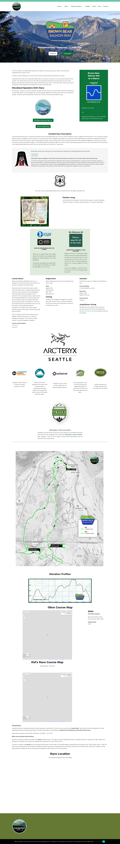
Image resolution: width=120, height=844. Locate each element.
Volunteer (87, 6)
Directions (15, 327)
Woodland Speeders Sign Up (43, 120)
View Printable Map (43, 126)
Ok (103, 841)
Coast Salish (34, 156)
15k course (15, 325)
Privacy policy (97, 841)
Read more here (45, 267)
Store (99, 6)
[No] (118, 841)
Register (53, 53)
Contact (94, 6)
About (66, 6)
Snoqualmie (34, 154)
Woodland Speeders (25, 90)
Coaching (105, 6)
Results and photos (76, 6)
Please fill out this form (88, 311)
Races (59, 6)
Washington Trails (70, 434)
